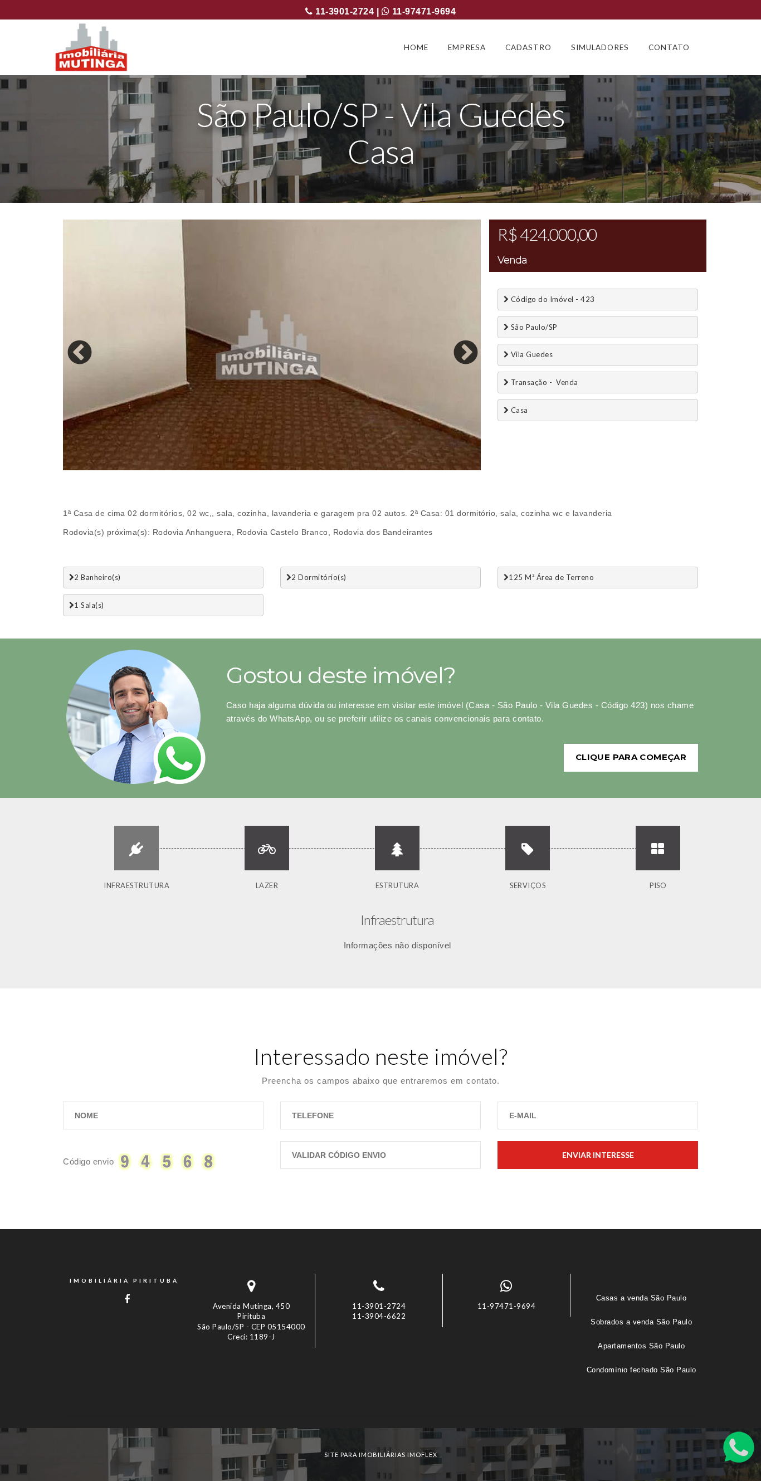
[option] (272, 345)
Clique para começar (630, 757)
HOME (416, 47)
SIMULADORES (600, 47)
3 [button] (104, 467)
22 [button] (422, 467)
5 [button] (138, 467)
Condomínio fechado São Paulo (641, 1370)
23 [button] (439, 467)
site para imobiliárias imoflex (380, 1454)
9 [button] (205, 467)
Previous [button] (71, 344)
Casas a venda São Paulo (641, 1298)
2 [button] (88, 467)
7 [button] (171, 467)
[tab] (380, 1408)
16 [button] (322, 467)
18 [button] (355, 467)
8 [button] (188, 467)
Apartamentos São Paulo (641, 1346)
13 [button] (271, 467)
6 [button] (154, 467)
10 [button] (221, 467)
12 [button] (255, 467)
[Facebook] (124, 1299)
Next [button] (457, 344)
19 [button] (372, 467)
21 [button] (405, 467)
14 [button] (288, 467)
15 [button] (305, 467)
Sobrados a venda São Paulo (641, 1322)
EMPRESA (467, 47)
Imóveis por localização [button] (108, 1407)
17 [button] (338, 467)
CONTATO (669, 47)
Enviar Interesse (598, 1155)
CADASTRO (528, 47)
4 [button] (121, 467)
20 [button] (388, 467)
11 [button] (238, 467)
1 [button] (71, 467)
